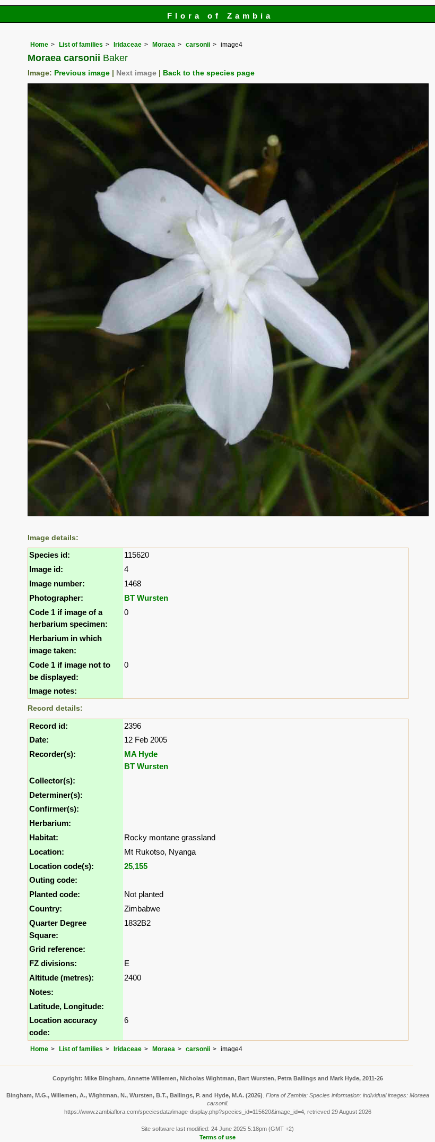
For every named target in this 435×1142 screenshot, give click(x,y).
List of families (81, 44)
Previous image (82, 73)
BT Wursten (146, 597)
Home (39, 44)
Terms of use (217, 1137)
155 (141, 866)
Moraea (163, 44)
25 (128, 866)
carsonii (198, 44)
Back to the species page (209, 73)
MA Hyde (141, 754)
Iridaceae (128, 44)
